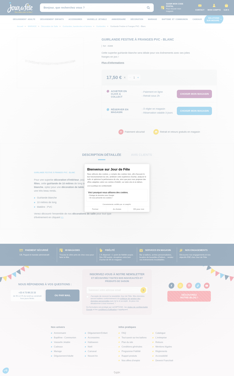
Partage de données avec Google (101, 195)
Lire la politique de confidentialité (99, 186)
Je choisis (117, 209)
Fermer (95, 209)
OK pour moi (138, 209)
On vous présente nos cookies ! (100, 198)
